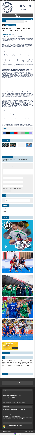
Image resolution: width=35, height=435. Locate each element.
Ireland (8, 363)
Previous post (15, 136)
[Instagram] (25, 0)
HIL (20, 362)
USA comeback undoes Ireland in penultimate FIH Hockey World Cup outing (12, 395)
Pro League (24, 365)
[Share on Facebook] (4, 133)
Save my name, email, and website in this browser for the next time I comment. (12, 188)
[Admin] (4, 426)
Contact (3, 0)
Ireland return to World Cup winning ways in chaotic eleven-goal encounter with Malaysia (14, 402)
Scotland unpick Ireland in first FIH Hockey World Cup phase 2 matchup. (11, 399)
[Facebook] (32, 0)
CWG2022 (25, 360)
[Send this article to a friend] (19, 133)
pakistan (12, 365)
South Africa (10, 367)
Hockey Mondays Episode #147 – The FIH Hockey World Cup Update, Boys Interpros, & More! (14, 393)
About (6, 0)
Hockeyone (23, 362)
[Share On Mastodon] (30, 133)
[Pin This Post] (16, 133)
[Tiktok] (27, 0)
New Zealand (5, 128)
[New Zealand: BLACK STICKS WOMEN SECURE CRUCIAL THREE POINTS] (13, 146)
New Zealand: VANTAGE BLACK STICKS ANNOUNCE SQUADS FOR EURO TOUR (5, 151)
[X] (28, 0)
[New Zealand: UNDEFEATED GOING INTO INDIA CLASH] (21, 146)
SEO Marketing (3, 367)
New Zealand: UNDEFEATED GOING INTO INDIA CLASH (21, 150)
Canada (20, 360)
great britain (17, 362)
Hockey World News (8, 34)
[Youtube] (30, 0)
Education (27, 360)
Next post (20, 136)
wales (16, 367)
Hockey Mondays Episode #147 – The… (8, 251)
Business (18, 360)
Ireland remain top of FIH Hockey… (7, 296)
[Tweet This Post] (8, 133)
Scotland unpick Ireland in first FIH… (7, 318)
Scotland (30, 365)
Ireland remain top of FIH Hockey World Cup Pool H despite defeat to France (12, 397)
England (4, 362)
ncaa (19, 363)
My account (32, 431)
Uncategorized (4, 147)
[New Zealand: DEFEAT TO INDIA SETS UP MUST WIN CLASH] (29, 146)
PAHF (9, 365)
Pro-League (16, 365)
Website (3, 184)
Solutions (6, 367)
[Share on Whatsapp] (27, 133)
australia (11, 360)
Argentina (5, 360)
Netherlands (23, 364)
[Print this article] (23, 133)
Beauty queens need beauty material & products (15, 425)
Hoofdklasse (29, 362)
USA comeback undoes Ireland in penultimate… (9, 274)
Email (3, 180)
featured (7, 362)
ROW (26, 365)
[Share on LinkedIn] (12, 133)
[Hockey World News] (17, 7)
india (3, 364)
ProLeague (20, 365)
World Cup (18, 367)
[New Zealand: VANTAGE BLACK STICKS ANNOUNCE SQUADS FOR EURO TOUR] (5, 146)
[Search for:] (17, 200)
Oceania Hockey (8, 25)
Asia (8, 360)
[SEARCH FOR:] (28, 21)
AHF (3, 360)
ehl (31, 360)
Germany (12, 362)
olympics (6, 365)
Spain (14, 367)
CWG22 (23, 360)
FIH (10, 362)
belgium (15, 360)
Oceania (3, 365)
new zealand (30, 363)
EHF (29, 360)
